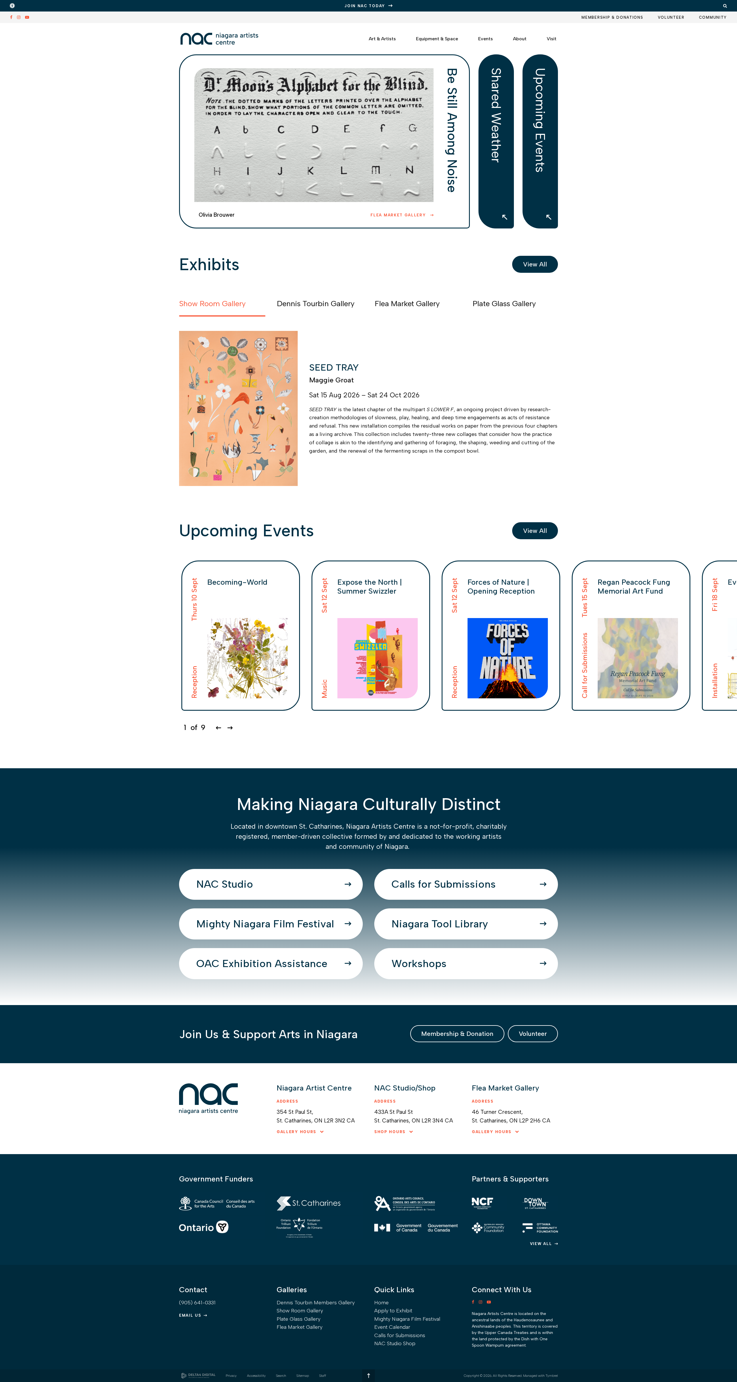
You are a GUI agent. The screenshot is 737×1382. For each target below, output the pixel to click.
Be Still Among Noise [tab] (452, 130)
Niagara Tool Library (440, 924)
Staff (322, 1376)
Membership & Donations (612, 17)
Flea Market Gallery (399, 215)
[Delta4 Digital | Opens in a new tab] (198, 1375)
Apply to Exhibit (393, 1310)
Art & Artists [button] (382, 38)
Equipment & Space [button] (437, 38)
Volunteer (671, 17)
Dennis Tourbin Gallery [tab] (315, 303)
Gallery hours (296, 1132)
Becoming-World (237, 582)
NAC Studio (224, 884)
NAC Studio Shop (394, 1343)
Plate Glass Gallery (298, 1319)
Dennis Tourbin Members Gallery (316, 1302)
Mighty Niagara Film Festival (265, 924)
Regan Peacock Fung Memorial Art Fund (634, 586)
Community (713, 17)
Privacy (231, 1376)
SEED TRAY (334, 367)
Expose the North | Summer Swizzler (369, 586)
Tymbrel (552, 1376)
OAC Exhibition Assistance (261, 963)
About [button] (520, 38)
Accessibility (256, 1376)
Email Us (190, 1315)
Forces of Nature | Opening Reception (501, 586)
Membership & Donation (457, 1034)
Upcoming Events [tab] (540, 120)
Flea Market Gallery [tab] (407, 303)
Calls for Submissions (444, 884)
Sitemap (303, 1376)
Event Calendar (392, 1327)
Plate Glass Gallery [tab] (504, 303)
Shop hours (390, 1132)
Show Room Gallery (300, 1310)
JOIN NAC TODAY (365, 6)
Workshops (419, 963)
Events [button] (485, 38)
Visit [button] (551, 38)
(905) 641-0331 (197, 1302)
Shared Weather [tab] (496, 115)
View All (535, 264)
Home (381, 1302)
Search (281, 1376)
